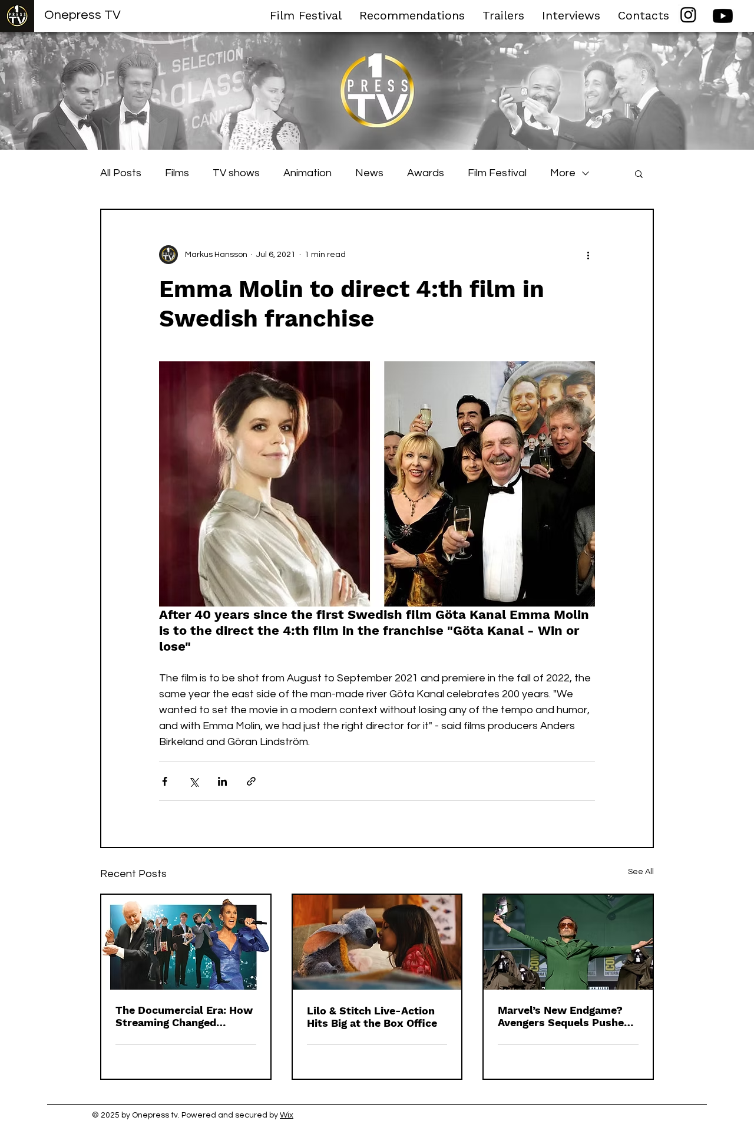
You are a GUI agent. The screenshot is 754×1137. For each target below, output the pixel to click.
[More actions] (588, 255)
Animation (307, 173)
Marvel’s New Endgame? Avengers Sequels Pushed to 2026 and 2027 (564, 1016)
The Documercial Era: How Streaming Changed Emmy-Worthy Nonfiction (184, 1016)
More (563, 173)
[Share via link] (251, 781)
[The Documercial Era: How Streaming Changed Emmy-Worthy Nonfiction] (185, 942)
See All (641, 872)
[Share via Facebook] (164, 781)
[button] (638, 173)
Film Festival (497, 173)
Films (177, 173)
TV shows (236, 173)
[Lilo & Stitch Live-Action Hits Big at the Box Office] (377, 942)
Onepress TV (82, 15)
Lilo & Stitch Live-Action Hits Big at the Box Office (372, 1016)
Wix (286, 1115)
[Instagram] (688, 14)
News (369, 173)
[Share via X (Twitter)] (193, 781)
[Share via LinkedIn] (222, 781)
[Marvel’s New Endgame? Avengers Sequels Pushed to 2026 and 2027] (568, 942)
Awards (425, 173)
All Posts (120, 173)
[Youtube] (723, 16)
